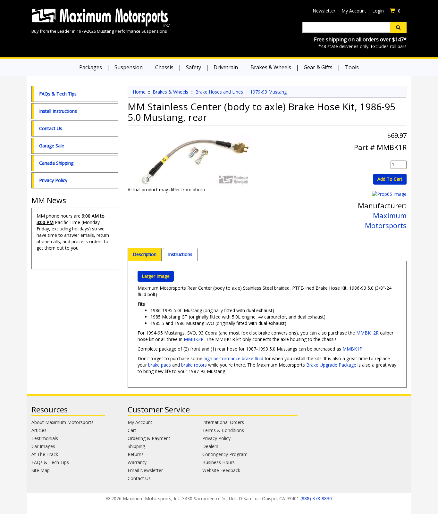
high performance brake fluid (233, 358)
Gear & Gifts (318, 67)
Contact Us (50, 128)
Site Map (40, 470)
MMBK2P (194, 339)
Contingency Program (225, 454)
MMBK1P (352, 349)
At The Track (44, 454)
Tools (352, 67)
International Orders (223, 422)
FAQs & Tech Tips (58, 94)
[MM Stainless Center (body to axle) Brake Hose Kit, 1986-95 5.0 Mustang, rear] (195, 161)
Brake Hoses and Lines (219, 92)
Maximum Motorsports (386, 220)
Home (139, 92)
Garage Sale (51, 146)
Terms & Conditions (223, 430)
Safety (193, 67)
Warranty (137, 462)
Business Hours (218, 462)
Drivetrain (226, 67)
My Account (353, 11)
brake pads (159, 365)
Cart (132, 430)
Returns (136, 454)
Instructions (180, 254)
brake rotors (194, 365)
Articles (38, 430)
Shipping (136, 446)
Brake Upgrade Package (331, 365)
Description (144, 254)
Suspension (128, 67)
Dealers (210, 446)
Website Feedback (221, 470)
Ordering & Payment (149, 438)
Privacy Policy (53, 180)
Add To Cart (389, 179)
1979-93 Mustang (268, 92)
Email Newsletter (145, 470)
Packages (90, 67)
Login (378, 11)
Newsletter (324, 11)
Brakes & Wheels (270, 67)
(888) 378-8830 (316, 498)
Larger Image (156, 276)
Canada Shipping (56, 163)
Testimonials (44, 438)
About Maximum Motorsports (62, 422)
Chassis (164, 67)
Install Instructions (58, 111)
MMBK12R (367, 333)
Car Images (43, 446)
